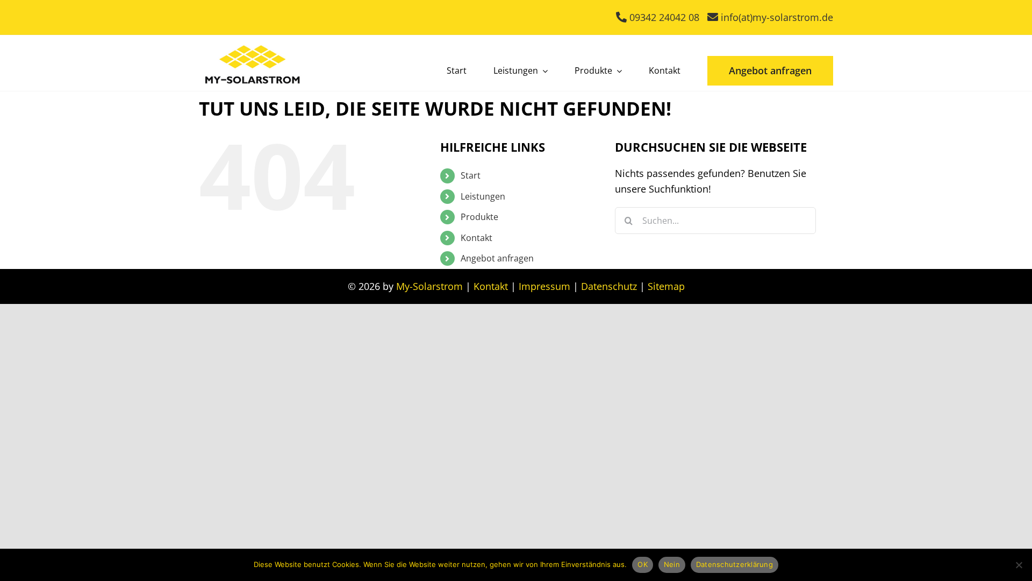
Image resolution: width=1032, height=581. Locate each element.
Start (471, 175)
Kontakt (476, 238)
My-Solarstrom (429, 286)
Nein (672, 564)
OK (642, 564)
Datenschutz (609, 286)
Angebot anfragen (497, 258)
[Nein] (1018, 564)
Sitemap (666, 286)
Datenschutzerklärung (734, 564)
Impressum (544, 286)
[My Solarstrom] (252, 42)
